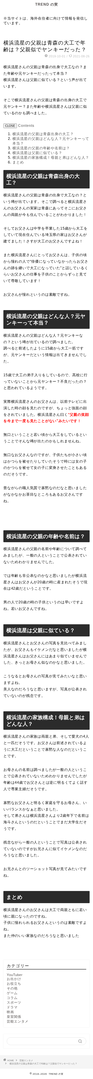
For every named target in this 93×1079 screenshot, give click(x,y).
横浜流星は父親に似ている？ (37, 153)
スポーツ (14, 1002)
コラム (12, 998)
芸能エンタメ (12, 34)
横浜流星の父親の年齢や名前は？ (41, 148)
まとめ (18, 162)
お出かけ (14, 979)
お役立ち (14, 983)
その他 (12, 988)
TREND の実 (46, 4)
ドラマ (12, 1007)
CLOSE (10, 126)
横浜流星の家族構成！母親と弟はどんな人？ (50, 157)
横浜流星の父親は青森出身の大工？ (43, 134)
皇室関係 (14, 1017)
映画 (10, 1012)
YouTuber (15, 975)
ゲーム (12, 993)
